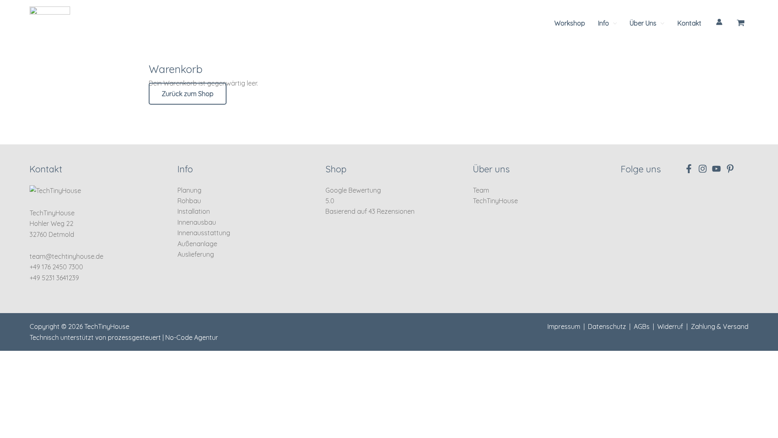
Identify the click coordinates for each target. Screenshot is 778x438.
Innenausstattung (203, 233)
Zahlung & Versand (719, 326)
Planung (189, 190)
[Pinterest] (730, 168)
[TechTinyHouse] (50, 22)
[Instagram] (702, 168)
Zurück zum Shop (188, 94)
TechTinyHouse (495, 201)
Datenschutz (607, 326)
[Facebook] (688, 168)
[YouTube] (716, 168)
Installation (193, 211)
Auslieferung (195, 254)
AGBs (642, 326)
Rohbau (189, 201)
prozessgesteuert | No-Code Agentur (163, 337)
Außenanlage (197, 244)
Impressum (563, 326)
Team (481, 190)
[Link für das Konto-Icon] (719, 22)
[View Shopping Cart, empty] (740, 23)
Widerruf (670, 326)
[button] (608, 23)
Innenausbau (196, 222)
